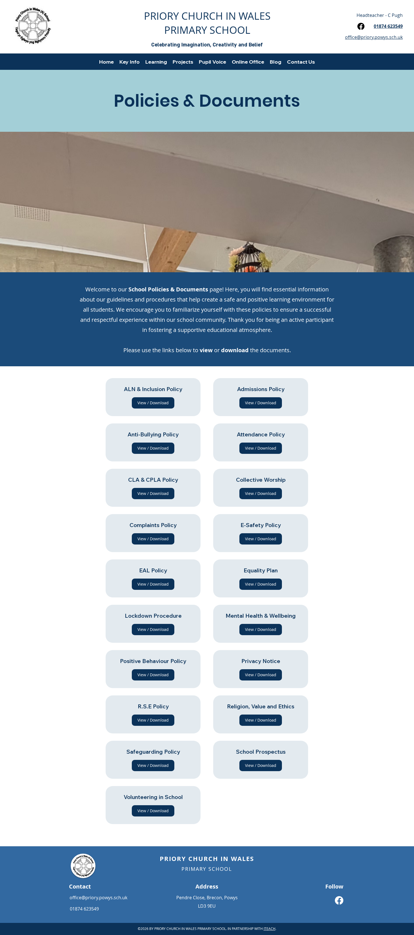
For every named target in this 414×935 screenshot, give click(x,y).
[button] (130, 61)
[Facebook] (360, 26)
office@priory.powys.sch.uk (98, 897)
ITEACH (269, 928)
